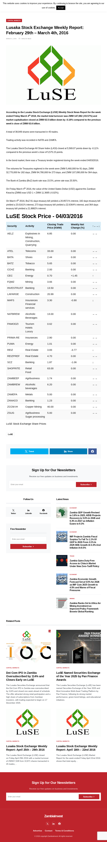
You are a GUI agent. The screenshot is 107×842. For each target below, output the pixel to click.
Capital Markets (14, 20)
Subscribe (85, 484)
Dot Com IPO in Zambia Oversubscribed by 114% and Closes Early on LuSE (25, 676)
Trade (72, 556)
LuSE (10, 434)
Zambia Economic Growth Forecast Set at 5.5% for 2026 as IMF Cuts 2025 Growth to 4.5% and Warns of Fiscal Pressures (84, 584)
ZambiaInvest (53, 816)
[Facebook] (59, 823)
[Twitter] (47, 823)
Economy (73, 508)
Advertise (37, 831)
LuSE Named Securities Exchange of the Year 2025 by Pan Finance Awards (78, 676)
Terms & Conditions (64, 831)
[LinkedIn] (53, 823)
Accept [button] (61, 8)
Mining (72, 598)
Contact (48, 831)
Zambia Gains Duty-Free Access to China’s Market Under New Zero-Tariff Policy (84, 563)
